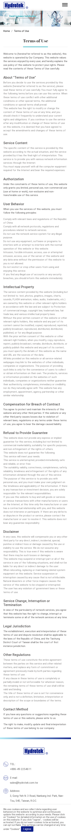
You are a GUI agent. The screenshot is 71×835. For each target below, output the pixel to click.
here (18, 825)
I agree (27, 829)
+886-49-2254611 (20, 769)
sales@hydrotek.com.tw (24, 782)
